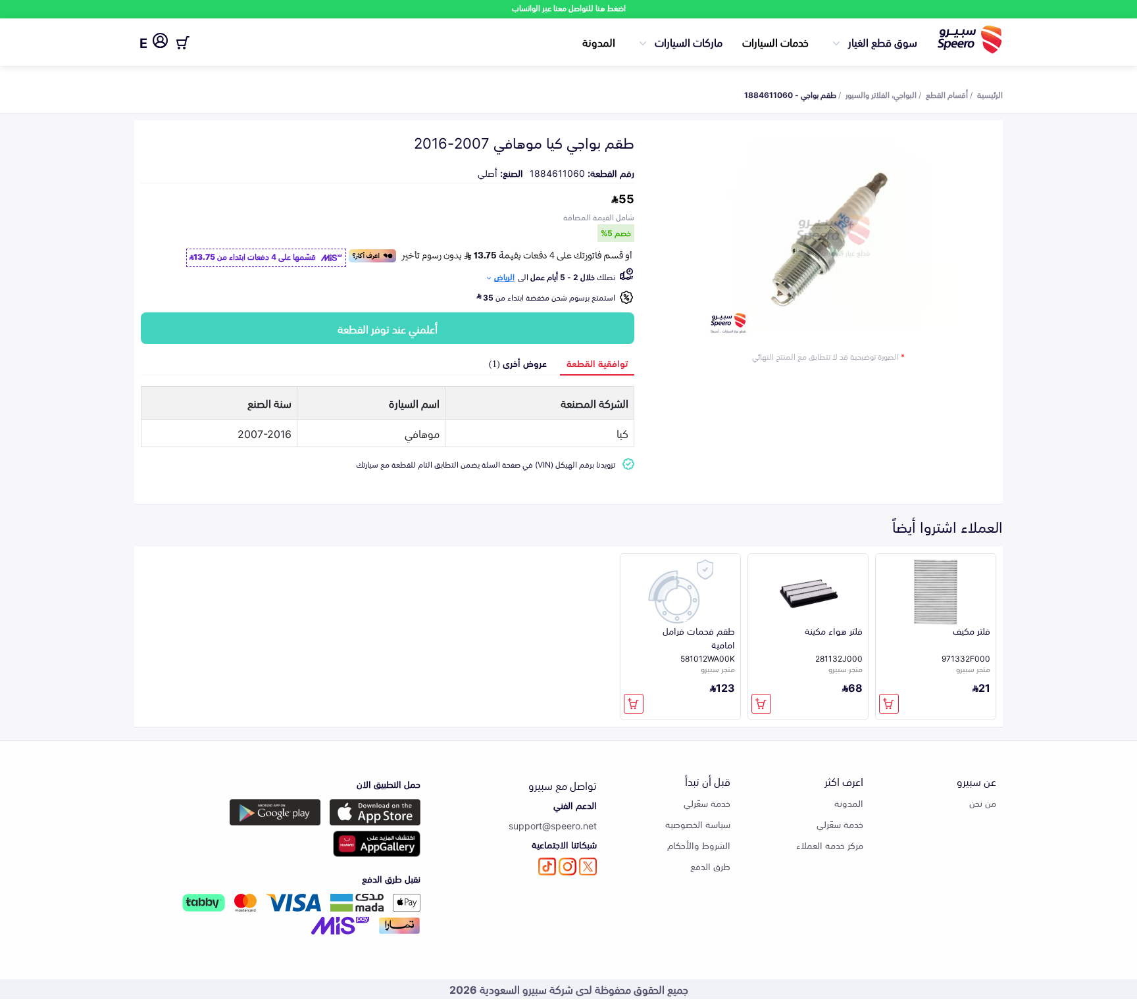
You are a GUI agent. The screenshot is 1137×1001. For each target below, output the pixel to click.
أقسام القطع (947, 94)
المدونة (598, 41)
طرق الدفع (710, 866)
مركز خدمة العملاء (829, 845)
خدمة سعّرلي (840, 824)
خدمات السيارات (775, 41)
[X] (588, 866)
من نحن (982, 803)
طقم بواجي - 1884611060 (790, 94)
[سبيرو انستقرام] (567, 866)
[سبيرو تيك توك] (547, 866)
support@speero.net (553, 825)
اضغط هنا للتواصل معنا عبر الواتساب (569, 7)
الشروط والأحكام (698, 845)
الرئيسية (990, 94)
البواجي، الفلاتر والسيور (881, 94)
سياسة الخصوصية (697, 824)
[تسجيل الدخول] (160, 42)
